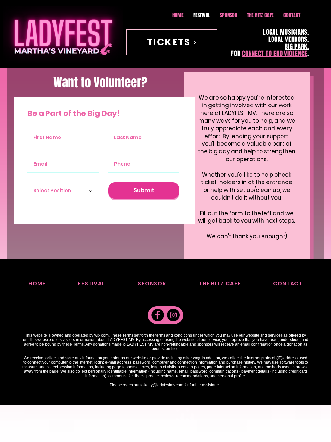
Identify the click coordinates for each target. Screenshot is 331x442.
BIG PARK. (297, 46)
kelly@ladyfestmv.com (163, 385)
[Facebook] (157, 315)
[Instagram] (173, 315)
